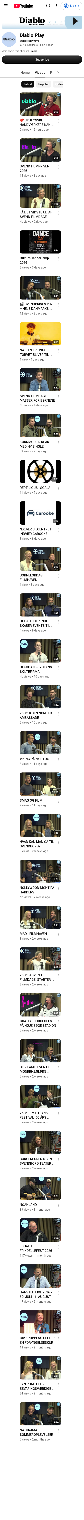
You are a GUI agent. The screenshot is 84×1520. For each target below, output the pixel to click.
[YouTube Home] (23, 6)
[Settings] (56, 5)
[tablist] (42, 73)
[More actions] (59, 121)
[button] (58, 73)
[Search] (48, 5)
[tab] (25, 73)
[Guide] (5, 5)
